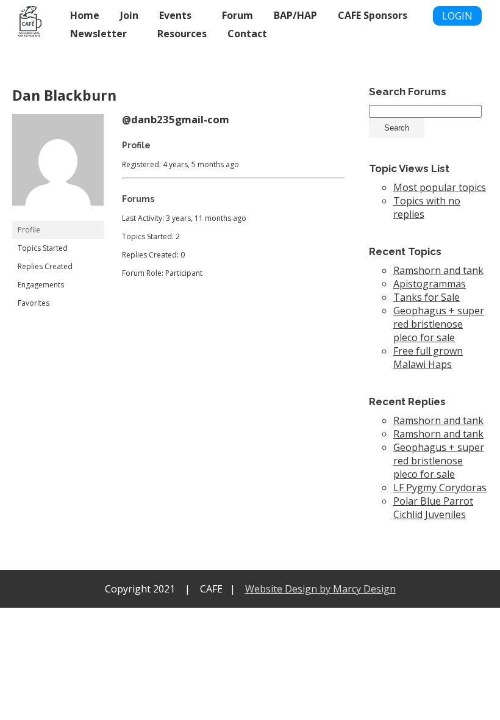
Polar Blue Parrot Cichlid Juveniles (433, 507)
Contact (247, 33)
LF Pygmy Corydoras (440, 487)
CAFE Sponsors (372, 15)
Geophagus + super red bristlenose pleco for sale (438, 324)
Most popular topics (439, 187)
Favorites (33, 303)
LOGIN (457, 16)
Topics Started (43, 248)
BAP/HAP (295, 15)
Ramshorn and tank (438, 270)
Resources (182, 33)
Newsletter (98, 33)
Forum (237, 15)
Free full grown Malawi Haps (428, 357)
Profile (29, 230)
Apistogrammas (429, 283)
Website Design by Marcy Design (320, 589)
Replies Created (45, 266)
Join (129, 15)
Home (84, 15)
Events (175, 15)
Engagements (41, 284)
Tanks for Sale (426, 297)
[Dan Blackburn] (58, 215)
